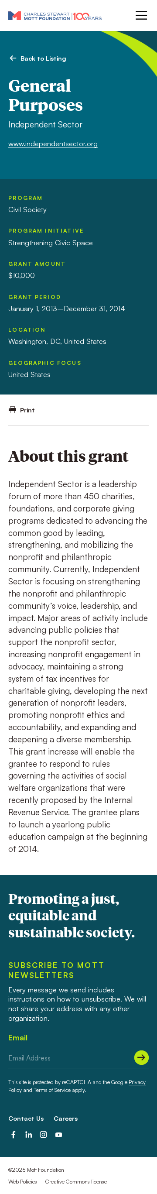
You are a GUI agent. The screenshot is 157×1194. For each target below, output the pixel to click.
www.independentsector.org (53, 143)
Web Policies (22, 1181)
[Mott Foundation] (55, 15)
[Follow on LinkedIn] (29, 1135)
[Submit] (141, 1057)
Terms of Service (52, 1089)
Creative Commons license (76, 1181)
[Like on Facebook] (13, 1135)
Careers (66, 1118)
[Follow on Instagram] (43, 1135)
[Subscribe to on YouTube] (59, 1135)
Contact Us (26, 1118)
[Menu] (141, 15)
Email (17, 1037)
